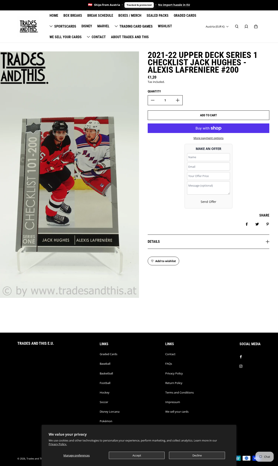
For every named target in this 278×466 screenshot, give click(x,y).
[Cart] (256, 26)
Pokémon (106, 421)
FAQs (168, 364)
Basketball (106, 373)
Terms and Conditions (179, 392)
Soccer (104, 402)
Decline (197, 455)
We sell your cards (177, 411)
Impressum (172, 402)
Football (105, 383)
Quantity (154, 91)
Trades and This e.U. (37, 458)
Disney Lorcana (109, 411)
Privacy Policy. (58, 444)
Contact (170, 354)
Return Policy (173, 383)
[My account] (246, 26)
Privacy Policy (174, 373)
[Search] (237, 26)
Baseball (105, 364)
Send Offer (208, 202)
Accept (136, 455)
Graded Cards (108, 354)
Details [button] (154, 242)
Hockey (104, 392)
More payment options (208, 138)
